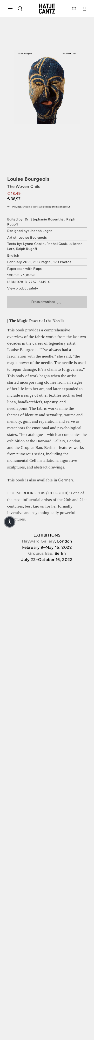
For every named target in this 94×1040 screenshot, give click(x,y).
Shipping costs (30, 206)
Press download (43, 302)
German (65, 480)
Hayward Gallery (38, 541)
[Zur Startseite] (47, 8)
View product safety (22, 288)
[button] (9, 522)
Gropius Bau (40, 553)
